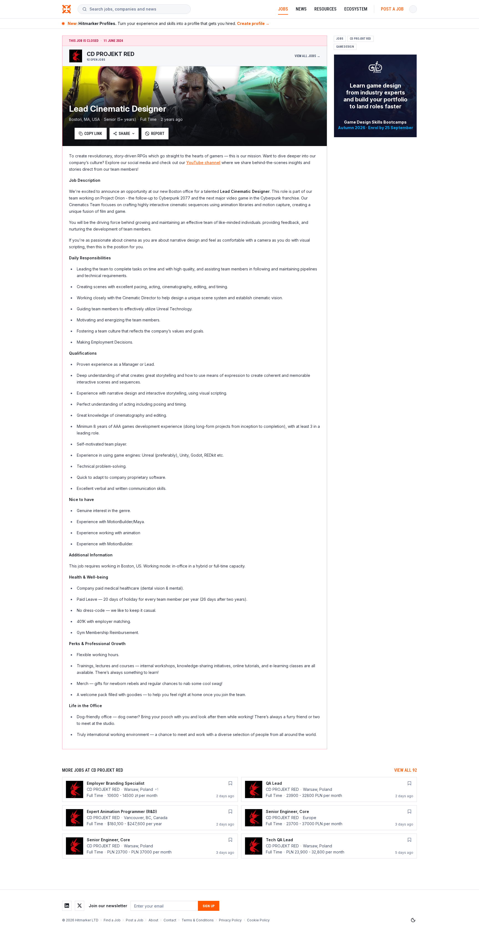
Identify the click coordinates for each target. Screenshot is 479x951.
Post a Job (392, 9)
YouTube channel (203, 162)
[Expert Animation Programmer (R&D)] (150, 818)
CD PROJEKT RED (360, 38)
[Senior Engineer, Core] (329, 818)
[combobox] (138, 9)
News (301, 9)
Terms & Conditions (198, 920)
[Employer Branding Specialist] (150, 789)
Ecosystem (355, 9)
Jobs (283, 9)
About (153, 920)
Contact (170, 920)
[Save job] (230, 783)
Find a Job (112, 920)
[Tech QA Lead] (329, 846)
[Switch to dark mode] (413, 920)
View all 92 (405, 770)
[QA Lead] (329, 789)
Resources (325, 9)
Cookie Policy (258, 920)
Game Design (345, 46)
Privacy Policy (230, 920)
